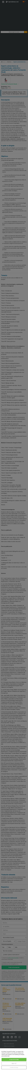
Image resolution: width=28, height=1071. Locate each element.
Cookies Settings (14, 1067)
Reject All (14, 1063)
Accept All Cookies (14, 1059)
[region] (14, 1059)
